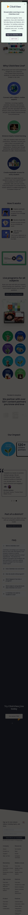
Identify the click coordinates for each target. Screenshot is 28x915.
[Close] (25, 4)
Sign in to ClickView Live (14, 34)
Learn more (14, 38)
